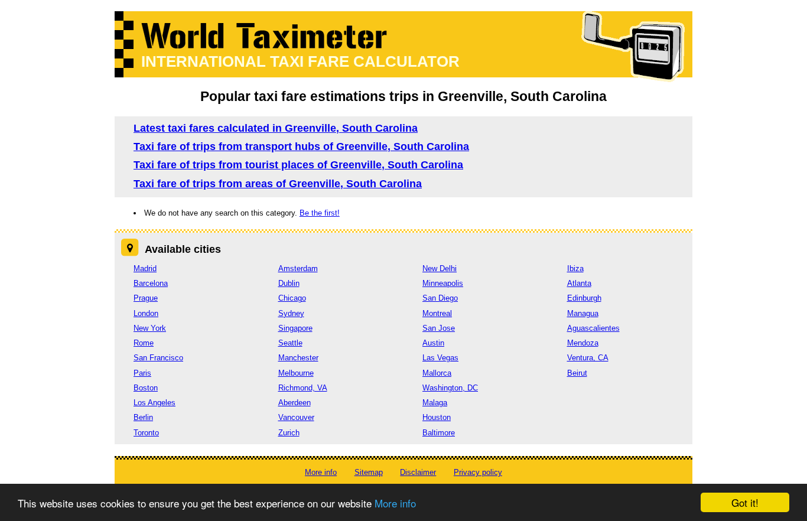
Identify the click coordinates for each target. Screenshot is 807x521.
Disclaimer (418, 472)
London (146, 313)
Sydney (291, 313)
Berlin (143, 417)
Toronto (146, 432)
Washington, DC (450, 387)
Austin (433, 342)
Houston (436, 417)
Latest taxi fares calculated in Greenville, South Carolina (276, 128)
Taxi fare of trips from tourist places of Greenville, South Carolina (298, 165)
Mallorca (436, 373)
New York (150, 328)
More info (395, 503)
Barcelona (151, 283)
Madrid (145, 268)
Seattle (290, 342)
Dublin (289, 283)
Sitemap (368, 472)
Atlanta (579, 283)
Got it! (745, 502)
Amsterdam (298, 268)
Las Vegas (440, 357)
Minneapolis (442, 283)
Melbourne (296, 373)
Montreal (437, 313)
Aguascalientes (593, 328)
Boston (146, 387)
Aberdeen (294, 402)
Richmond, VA (302, 387)
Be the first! (320, 213)
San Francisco (158, 357)
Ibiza (575, 268)
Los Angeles (154, 402)
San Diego (440, 298)
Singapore (295, 328)
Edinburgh (584, 298)
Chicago (292, 298)
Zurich (289, 432)
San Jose (438, 328)
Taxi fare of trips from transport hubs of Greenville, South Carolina (301, 146)
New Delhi (439, 268)
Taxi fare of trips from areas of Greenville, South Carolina (278, 184)
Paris (142, 373)
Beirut (577, 373)
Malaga (434, 402)
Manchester (298, 357)
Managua (582, 313)
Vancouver (296, 417)
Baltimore (438, 432)
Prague (146, 298)
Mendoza (582, 342)
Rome (144, 342)
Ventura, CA (587, 357)
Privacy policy (478, 472)
